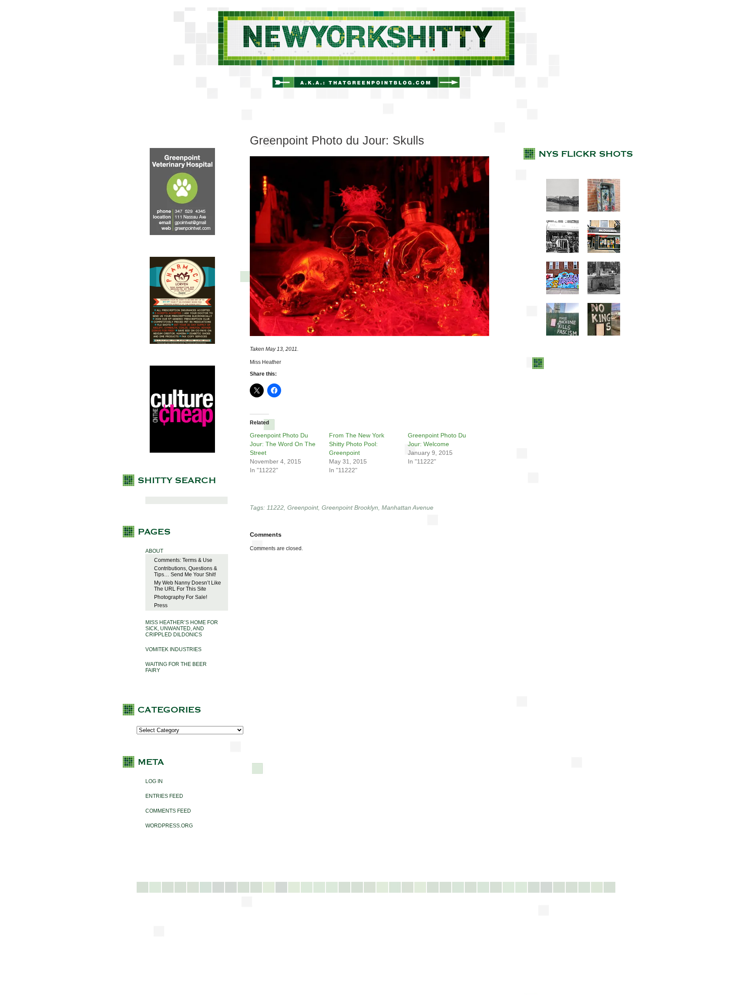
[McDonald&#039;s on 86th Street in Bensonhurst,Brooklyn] (599, 251)
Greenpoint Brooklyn (350, 507)
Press (161, 605)
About (154, 551)
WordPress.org (169, 826)
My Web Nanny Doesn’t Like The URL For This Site (187, 586)
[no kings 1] (599, 334)
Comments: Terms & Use (183, 560)
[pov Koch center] (558, 210)
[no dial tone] (599, 210)
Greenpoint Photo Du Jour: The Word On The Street (283, 444)
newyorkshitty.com (376, 53)
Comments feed (168, 811)
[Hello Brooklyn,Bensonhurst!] (558, 292)
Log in (154, 781)
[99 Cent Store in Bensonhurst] (558, 251)
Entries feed (164, 796)
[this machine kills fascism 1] (558, 334)
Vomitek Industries (173, 649)
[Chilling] (599, 292)
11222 (275, 507)
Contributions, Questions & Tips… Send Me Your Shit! (185, 571)
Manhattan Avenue (407, 507)
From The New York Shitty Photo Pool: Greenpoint (356, 444)
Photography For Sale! (180, 597)
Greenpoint (302, 507)
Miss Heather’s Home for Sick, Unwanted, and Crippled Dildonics (181, 628)
